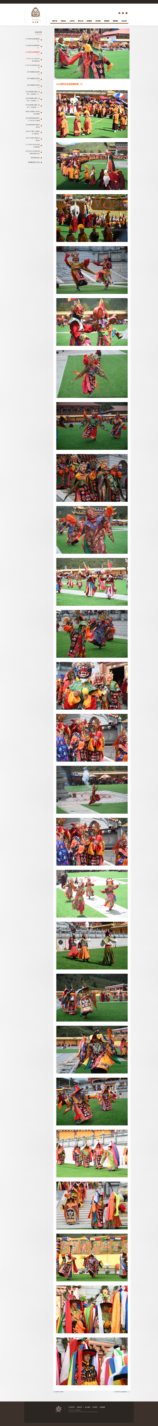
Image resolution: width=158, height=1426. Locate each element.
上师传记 (72, 21)
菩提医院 (106, 21)
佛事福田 (115, 21)
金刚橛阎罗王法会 (34, 162)
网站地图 (102, 1407)
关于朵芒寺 (72, 1407)
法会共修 (124, 21)
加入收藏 (87, 1407)
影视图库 (89, 21)
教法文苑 (80, 21)
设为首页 (95, 1407)
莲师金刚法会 (35, 158)
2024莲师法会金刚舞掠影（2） (122, 1391)
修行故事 (98, 21)
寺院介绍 (54, 21)
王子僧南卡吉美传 (58, 1391)
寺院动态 (63, 21)
